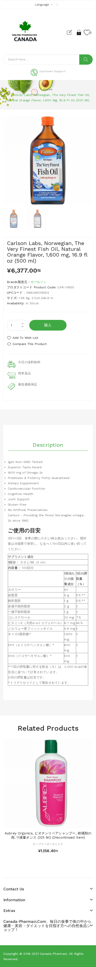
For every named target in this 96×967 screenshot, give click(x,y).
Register (71, 32)
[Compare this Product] (55, 823)
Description (48, 445)
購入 (48, 325)
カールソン (38, 282)
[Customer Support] (48, 75)
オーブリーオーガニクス (48, 844)
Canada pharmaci (53, 953)
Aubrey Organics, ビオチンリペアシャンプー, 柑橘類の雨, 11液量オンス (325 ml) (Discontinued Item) (48, 835)
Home (47, 89)
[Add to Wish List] (48, 823)
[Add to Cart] (40, 823)
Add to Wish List (25, 337)
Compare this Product (30, 344)
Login (79, 32)
